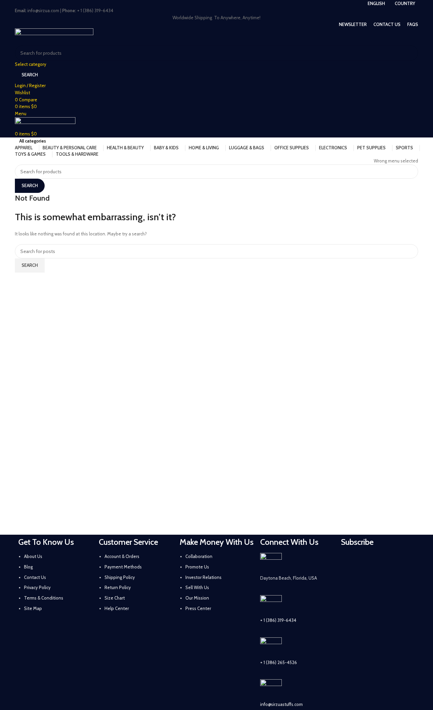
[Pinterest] (403, 561)
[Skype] (385, 580)
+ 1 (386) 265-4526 (278, 662)
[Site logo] (54, 36)
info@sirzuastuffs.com (281, 704)
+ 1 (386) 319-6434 (278, 620)
